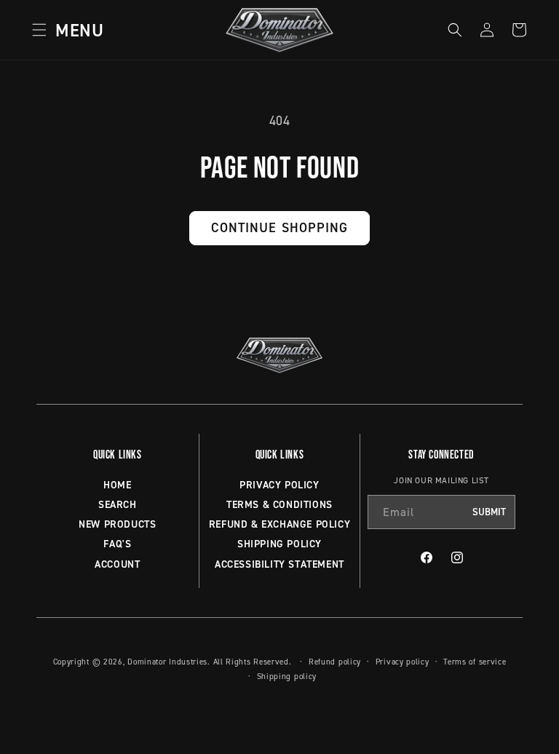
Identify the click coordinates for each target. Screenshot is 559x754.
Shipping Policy (279, 543)
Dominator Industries (167, 661)
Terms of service (474, 661)
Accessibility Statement (279, 564)
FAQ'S (117, 543)
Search (117, 504)
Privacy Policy (279, 484)
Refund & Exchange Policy (279, 524)
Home (117, 484)
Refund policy (335, 661)
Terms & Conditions (279, 504)
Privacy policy (402, 661)
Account (117, 564)
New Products (117, 524)
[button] (63, 30)
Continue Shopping (279, 227)
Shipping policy (287, 676)
